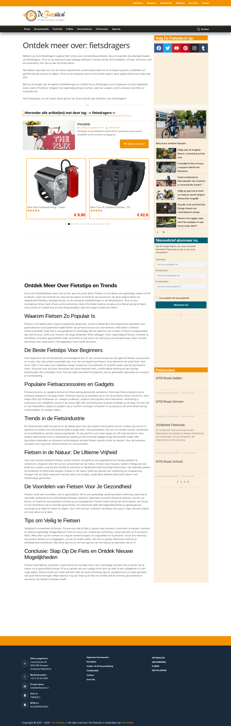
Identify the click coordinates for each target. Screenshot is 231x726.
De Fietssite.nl (59, 722)
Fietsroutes (102, 29)
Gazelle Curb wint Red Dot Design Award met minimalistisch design (191, 208)
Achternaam (162, 270)
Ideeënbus (138, 3)
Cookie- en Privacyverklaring (100, 666)
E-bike (69, 29)
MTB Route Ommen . (170, 401)
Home (27, 29)
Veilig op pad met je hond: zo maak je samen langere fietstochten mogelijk (191, 195)
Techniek (57, 29)
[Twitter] (167, 48)
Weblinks (180, 3)
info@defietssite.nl (39, 687)
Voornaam (161, 259)
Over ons (193, 3)
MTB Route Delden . (170, 378)
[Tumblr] (203, 48)
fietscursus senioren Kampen (171, 143)
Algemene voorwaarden (98, 657)
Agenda (116, 29)
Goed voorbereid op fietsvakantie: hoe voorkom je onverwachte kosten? (191, 181)
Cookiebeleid (93, 670)
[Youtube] (176, 48)
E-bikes (155, 666)
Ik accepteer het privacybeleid (174, 298)
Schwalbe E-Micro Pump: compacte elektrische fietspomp (191, 167)
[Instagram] (194, 48)
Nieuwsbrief (166, 3)
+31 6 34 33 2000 (39, 678)
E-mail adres (162, 281)
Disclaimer (91, 662)
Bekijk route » (164, 387)
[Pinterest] (185, 48)
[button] (66, 224)
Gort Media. (128, 722)
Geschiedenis (84, 29)
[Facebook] (158, 48)
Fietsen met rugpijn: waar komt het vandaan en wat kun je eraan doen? (190, 222)
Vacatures (151, 3)
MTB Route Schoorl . (170, 461)
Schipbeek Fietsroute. (170, 425)
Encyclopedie (41, 29)
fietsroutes (158, 658)
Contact (205, 3)
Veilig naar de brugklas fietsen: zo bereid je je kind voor (191, 153)
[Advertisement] (152, 15)
